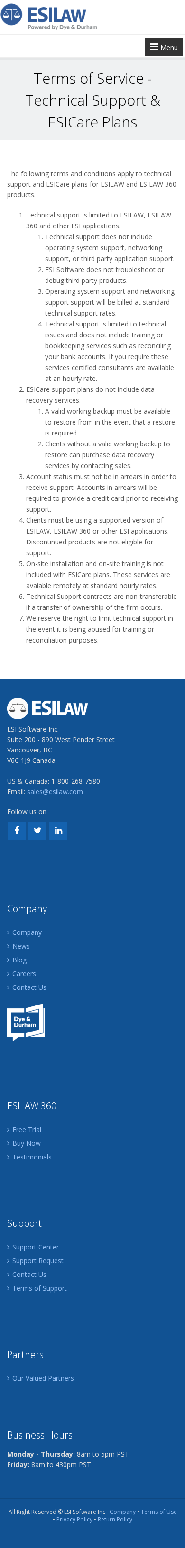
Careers (24, 973)
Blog (19, 959)
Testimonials (32, 1156)
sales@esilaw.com (55, 791)
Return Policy (115, 1519)
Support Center (35, 1246)
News (21, 946)
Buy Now (26, 1143)
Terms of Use (159, 1512)
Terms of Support (39, 1288)
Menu (168, 47)
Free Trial (26, 1129)
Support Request (38, 1260)
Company (27, 932)
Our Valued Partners (43, 1378)
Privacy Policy (74, 1519)
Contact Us (29, 987)
